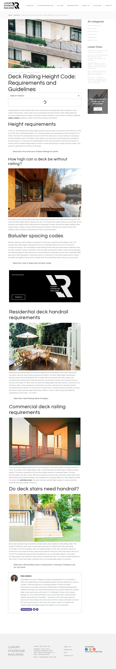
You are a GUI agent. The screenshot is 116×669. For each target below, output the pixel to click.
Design (90, 28)
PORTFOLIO (68, 649)
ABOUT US (67, 646)
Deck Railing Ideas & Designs (35, 398)
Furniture (92, 31)
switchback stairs (26, 480)
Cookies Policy (98, 651)
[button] (78, 95)
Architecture (93, 25)
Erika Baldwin (34, 72)
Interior (91, 34)
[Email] (34, 609)
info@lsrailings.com (47, 657)
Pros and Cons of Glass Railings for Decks (40, 151)
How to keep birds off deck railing (36, 263)
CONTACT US (68, 655)
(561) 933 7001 (45, 646)
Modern (91, 37)
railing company (13, 118)
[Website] (37, 609)
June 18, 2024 (13, 72)
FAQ (65, 652)
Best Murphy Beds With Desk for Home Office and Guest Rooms (97, 73)
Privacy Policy (89, 651)
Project (17, 15)
